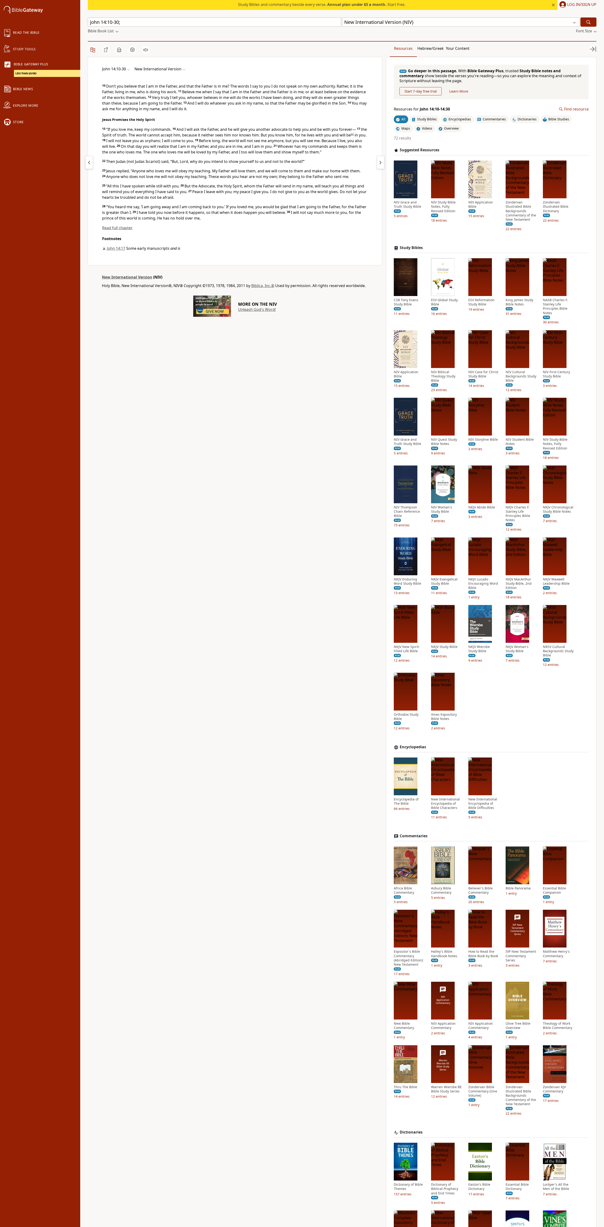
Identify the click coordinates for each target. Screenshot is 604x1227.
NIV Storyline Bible (483, 439)
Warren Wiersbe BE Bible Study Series (446, 1089)
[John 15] (380, 162)
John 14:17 (116, 248)
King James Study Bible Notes (519, 302)
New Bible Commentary (404, 1025)
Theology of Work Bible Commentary (557, 1025)
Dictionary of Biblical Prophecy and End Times (444, 1188)
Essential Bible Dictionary (517, 1186)
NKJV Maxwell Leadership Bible (556, 581)
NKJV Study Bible (444, 647)
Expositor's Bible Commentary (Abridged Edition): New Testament (409, 958)
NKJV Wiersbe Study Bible (479, 649)
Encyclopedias (413, 747)
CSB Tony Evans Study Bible (406, 302)
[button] (577, 5)
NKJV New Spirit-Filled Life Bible (407, 649)
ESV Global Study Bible (444, 302)
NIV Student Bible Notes (520, 441)
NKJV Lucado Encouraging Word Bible (483, 583)
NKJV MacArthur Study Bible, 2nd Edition (519, 583)
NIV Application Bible (480, 204)
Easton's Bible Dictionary (479, 1186)
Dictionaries (411, 1132)
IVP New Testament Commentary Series (521, 955)
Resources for (422, 109)
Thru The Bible (405, 1087)
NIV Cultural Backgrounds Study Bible (521, 376)
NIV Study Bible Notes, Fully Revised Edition (443, 206)
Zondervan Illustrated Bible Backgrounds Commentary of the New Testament (521, 211)
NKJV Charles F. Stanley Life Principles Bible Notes (518, 513)
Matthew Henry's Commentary (556, 953)
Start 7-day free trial (420, 91)
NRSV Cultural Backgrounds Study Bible (558, 651)
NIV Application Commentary (443, 1025)
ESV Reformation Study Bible (481, 302)
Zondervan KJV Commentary (554, 1089)
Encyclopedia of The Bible (406, 801)
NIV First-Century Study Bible (556, 374)
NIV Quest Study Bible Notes (444, 441)
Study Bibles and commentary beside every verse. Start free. (321, 4)
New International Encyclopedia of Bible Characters (445, 803)
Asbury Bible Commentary (441, 890)
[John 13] (89, 162)
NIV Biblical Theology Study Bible (443, 376)
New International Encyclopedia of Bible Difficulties (482, 803)
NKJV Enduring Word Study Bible (407, 581)
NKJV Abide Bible (481, 507)
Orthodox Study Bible (406, 716)
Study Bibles (411, 247)
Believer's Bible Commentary (480, 890)
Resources (403, 48)
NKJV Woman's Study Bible (517, 649)
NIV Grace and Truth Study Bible (407, 204)
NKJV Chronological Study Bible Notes (558, 509)
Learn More (458, 91)
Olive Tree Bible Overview (518, 1025)
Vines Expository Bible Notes (444, 716)
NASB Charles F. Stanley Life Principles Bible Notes (555, 306)
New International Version (127, 277)
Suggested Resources (419, 150)
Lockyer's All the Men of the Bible (556, 1186)
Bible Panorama (518, 888)
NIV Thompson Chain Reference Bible (407, 511)
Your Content (458, 48)
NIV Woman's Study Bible (441, 509)
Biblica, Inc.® (262, 285)
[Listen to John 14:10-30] (145, 50)
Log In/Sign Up (581, 4)
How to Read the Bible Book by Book (483, 953)
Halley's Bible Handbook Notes (444, 953)
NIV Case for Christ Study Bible (483, 374)
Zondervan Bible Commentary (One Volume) (482, 1091)
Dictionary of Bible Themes (408, 1186)
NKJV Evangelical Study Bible (444, 581)
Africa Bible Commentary (404, 890)
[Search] (588, 22)
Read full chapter (117, 227)
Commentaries (414, 836)
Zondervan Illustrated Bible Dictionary (555, 206)
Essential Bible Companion (554, 890)
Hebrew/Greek (430, 48)
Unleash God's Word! (257, 309)
